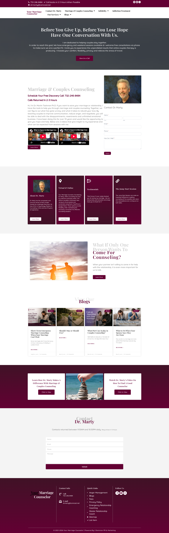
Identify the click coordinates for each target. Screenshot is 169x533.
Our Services (53, 14)
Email (106, 124)
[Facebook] (134, 2)
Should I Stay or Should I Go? (69, 331)
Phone (106, 131)
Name (106, 115)
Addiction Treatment (121, 11)
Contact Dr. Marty (53, 11)
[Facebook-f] (117, 493)
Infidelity (102, 11)
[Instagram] (139, 2)
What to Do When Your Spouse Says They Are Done (125, 332)
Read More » (34, 349)
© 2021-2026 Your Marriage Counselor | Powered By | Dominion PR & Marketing (84, 530)
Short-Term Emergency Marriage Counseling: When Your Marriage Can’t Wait (41, 333)
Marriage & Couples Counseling (79, 11)
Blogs (66, 14)
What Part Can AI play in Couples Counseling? (98, 331)
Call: (64, 494)
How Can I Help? (109, 138)
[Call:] (60, 494)
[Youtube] (137, 2)
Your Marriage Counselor (34, 12)
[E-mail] (60, 501)
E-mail (65, 501)
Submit (107, 153)
